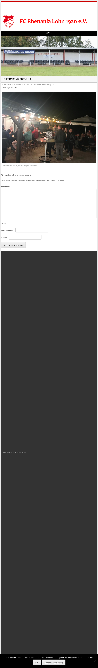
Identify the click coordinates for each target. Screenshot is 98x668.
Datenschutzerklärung (54, 662)
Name (4, 223)
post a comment (31, 165)
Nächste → (15, 87)
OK (36, 662)
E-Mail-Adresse (7, 230)
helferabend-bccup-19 (46, 85)
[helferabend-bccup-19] (49, 162)
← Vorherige (5, 87)
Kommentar (6, 186)
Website (4, 237)
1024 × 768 (32, 85)
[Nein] (95, 661)
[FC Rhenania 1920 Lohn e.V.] (49, 21)
